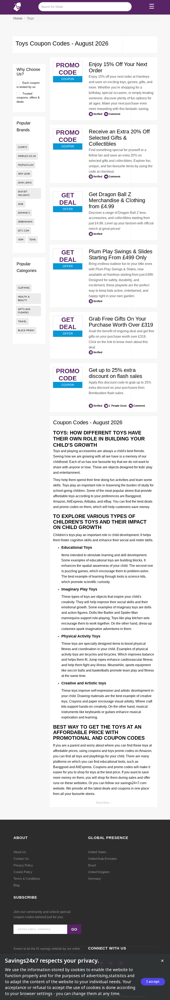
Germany (94, 878)
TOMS (32, 239)
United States (97, 852)
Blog (16, 885)
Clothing (24, 287)
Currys (22, 147)
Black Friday (26, 330)
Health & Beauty (24, 298)
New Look (24, 173)
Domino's (24, 212)
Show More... (104, 802)
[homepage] (17, 6)
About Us (19, 852)
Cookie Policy (22, 872)
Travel (22, 321)
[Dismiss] (162, 960)
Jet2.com (23, 230)
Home (17, 18)
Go (74, 929)
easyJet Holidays (24, 193)
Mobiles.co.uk (27, 155)
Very (21, 239)
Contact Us (21, 858)
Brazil (92, 865)
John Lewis (25, 182)
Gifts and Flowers (24, 311)
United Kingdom (99, 872)
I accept (152, 981)
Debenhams (25, 221)
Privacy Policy (23, 865)
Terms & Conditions (26, 878)
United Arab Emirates (102, 858)
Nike (20, 203)
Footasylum (25, 164)
